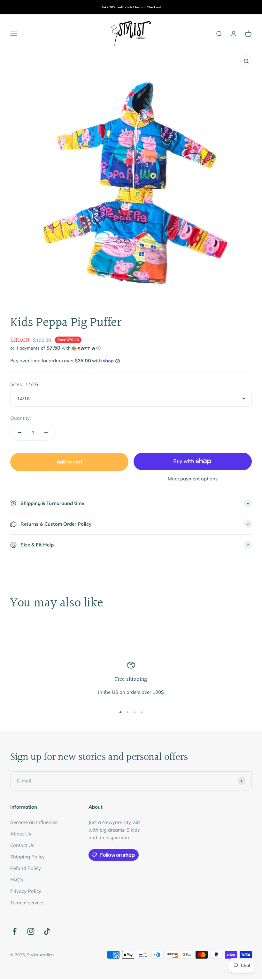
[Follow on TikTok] (47, 931)
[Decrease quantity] (20, 432)
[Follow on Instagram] (31, 931)
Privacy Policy (25, 891)
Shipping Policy (27, 857)
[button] (131, 348)
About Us (20, 834)
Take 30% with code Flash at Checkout (131, 7)
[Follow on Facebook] (14, 931)
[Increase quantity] (46, 432)
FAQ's (16, 880)
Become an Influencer (34, 822)
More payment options (193, 479)
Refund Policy (25, 868)
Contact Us (22, 845)
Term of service (26, 903)
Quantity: (20, 418)
